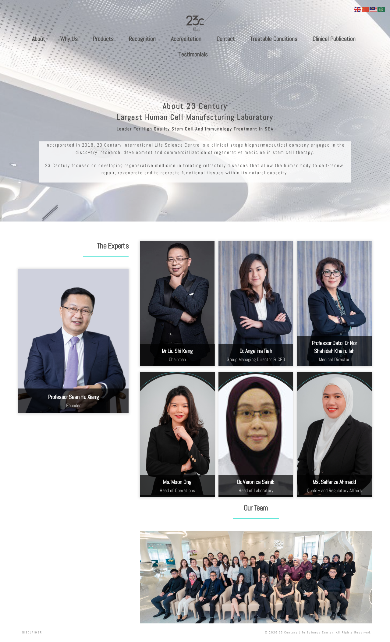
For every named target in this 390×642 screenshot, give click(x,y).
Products (103, 39)
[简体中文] (366, 8)
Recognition (142, 39)
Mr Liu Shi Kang (177, 351)
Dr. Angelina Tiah (255, 351)
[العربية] (381, 8)
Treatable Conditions (273, 39)
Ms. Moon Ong (177, 482)
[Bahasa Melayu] (374, 8)
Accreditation (186, 39)
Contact (226, 39)
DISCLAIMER (32, 632)
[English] (358, 8)
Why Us (69, 39)
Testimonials (193, 54)
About (38, 39)
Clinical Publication (334, 39)
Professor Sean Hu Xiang (73, 397)
